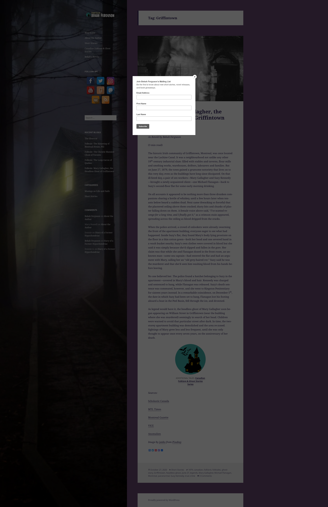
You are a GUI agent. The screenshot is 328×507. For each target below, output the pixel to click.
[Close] (195, 77)
